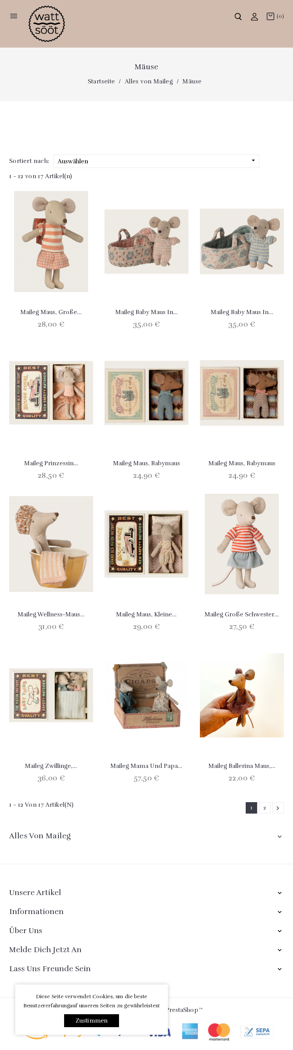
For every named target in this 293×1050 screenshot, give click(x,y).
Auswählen (157, 160)
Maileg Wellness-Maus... (51, 614)
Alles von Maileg (40, 836)
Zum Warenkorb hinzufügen (31, 274)
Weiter (278, 808)
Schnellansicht (51, 274)
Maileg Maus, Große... (51, 312)
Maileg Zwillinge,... (51, 766)
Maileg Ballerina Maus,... (241, 766)
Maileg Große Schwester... (241, 614)
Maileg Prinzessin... (51, 463)
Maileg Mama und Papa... (146, 766)
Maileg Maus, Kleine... (146, 614)
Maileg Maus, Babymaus (146, 463)
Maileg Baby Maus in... (146, 312)
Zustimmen (92, 1020)
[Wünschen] (71, 274)
